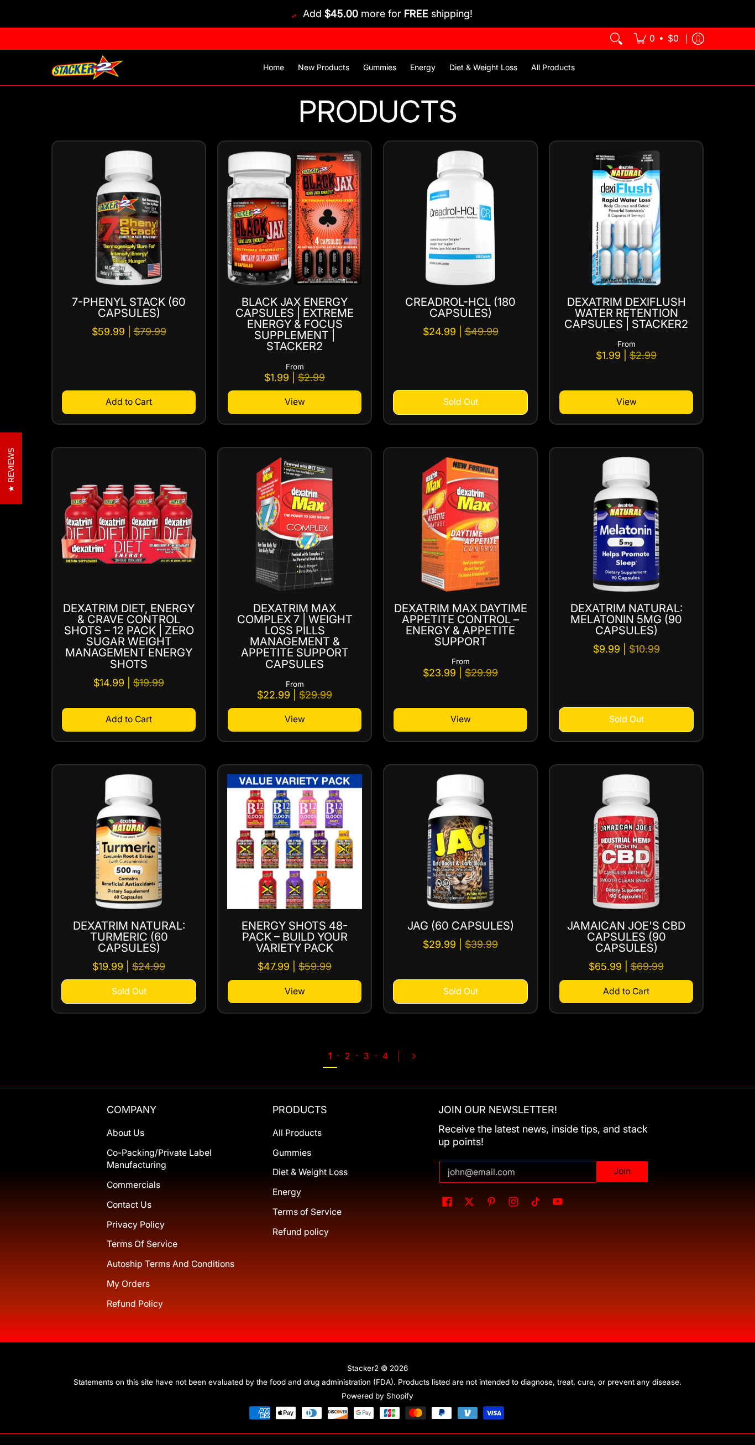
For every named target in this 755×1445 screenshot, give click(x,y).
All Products (297, 1133)
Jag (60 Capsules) (460, 925)
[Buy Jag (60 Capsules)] (460, 841)
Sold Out (460, 402)
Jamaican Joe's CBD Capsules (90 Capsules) (626, 936)
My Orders (128, 1284)
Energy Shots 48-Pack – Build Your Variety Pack (295, 936)
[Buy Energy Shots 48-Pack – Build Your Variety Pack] (294, 841)
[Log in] (698, 39)
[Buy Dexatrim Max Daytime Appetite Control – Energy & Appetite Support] (460, 524)
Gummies (291, 1152)
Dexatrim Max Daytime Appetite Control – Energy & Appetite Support (460, 625)
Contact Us (129, 1204)
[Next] (418, 1056)
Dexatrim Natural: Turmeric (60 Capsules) (129, 936)
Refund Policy (135, 1303)
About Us (125, 1133)
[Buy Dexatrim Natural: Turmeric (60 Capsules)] (128, 841)
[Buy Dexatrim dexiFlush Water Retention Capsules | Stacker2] (626, 217)
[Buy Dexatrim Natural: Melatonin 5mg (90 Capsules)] (626, 524)
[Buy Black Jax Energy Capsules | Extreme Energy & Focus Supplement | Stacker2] (294, 217)
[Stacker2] (87, 67)
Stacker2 (363, 1368)
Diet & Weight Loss (310, 1172)
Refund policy (300, 1232)
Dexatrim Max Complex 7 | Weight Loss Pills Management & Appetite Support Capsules (295, 636)
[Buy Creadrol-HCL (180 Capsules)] (460, 217)
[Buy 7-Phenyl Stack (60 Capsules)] (128, 217)
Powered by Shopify (377, 1395)
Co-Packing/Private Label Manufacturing (159, 1159)
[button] (447, 1202)
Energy (286, 1192)
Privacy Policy (136, 1224)
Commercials (133, 1185)
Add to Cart (129, 402)
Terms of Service (307, 1212)
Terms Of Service (142, 1244)
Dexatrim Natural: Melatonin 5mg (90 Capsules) (626, 619)
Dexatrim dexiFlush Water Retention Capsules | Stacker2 (626, 313)
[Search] (616, 39)
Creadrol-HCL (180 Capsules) (460, 307)
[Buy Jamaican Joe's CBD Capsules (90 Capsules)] (626, 841)
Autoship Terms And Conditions (170, 1264)
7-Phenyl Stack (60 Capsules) (129, 307)
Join (622, 1171)
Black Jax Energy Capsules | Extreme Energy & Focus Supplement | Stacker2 (294, 324)
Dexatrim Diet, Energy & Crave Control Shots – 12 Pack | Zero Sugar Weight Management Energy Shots (129, 636)
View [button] (295, 402)
